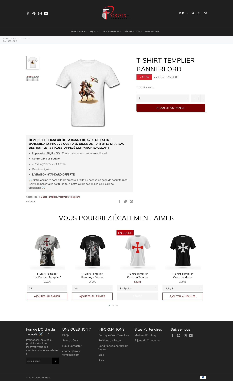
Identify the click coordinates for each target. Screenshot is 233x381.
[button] (109, 305)
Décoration (132, 31)
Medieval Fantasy (145, 335)
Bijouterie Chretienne (147, 340)
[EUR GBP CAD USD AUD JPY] (183, 13)
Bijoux (94, 31)
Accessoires (111, 31)
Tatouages (152, 31)
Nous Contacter (71, 345)
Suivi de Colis (70, 340)
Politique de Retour (110, 340)
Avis (101, 360)
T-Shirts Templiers (48, 196)
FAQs (65, 335)
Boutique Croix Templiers (113, 335)
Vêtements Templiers (69, 196)
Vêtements (78, 31)
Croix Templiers (42, 377)
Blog (101, 354)
